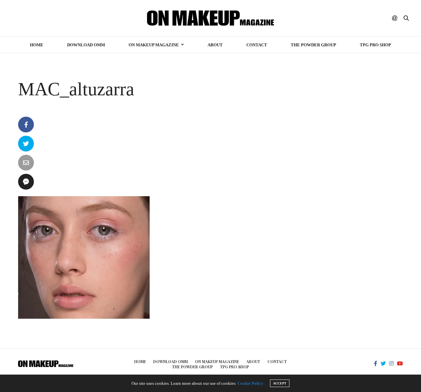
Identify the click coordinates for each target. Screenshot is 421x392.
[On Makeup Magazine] (210, 18)
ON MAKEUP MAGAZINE (154, 44)
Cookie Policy (250, 383)
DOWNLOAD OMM (86, 44)
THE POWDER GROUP (313, 44)
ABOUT (215, 44)
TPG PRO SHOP (375, 44)
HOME (36, 44)
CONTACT (256, 44)
